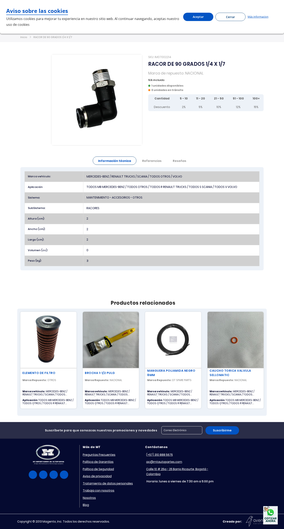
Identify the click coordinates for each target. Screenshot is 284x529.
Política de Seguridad (98, 469)
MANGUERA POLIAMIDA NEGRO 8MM (171, 373)
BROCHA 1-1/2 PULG (100, 373)
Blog (86, 505)
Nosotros (89, 498)
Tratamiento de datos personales (108, 483)
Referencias (152, 161)
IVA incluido (156, 80)
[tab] (114, 160)
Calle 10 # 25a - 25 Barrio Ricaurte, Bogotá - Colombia (177, 471)
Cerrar (230, 17)
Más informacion (258, 17)
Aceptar (198, 17)
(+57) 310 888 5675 (159, 455)
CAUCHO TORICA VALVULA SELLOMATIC (230, 373)
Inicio (23, 37)
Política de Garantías (98, 462)
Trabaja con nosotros (98, 490)
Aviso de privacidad (97, 476)
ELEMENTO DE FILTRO (38, 373)
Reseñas (179, 161)
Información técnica (114, 161)
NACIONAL (194, 73)
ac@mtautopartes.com (164, 462)
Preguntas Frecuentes (99, 455)
